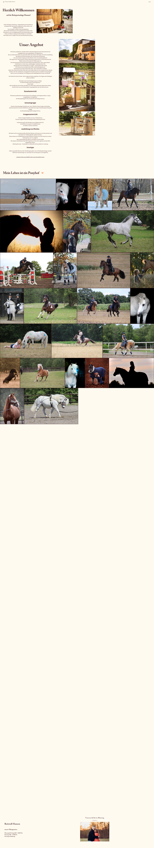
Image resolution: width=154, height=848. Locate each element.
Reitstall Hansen (12, 824)
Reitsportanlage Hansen (10, 1)
